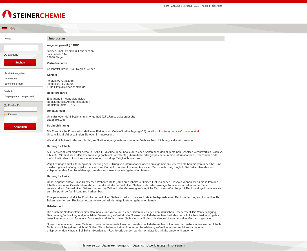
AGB (196, 5)
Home (7, 38)
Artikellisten (10, 78)
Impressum (176, 245)
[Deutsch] (4, 29)
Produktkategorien (14, 73)
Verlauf (8, 91)
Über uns (217, 5)
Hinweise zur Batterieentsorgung (105, 245)
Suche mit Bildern (13, 83)
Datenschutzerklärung (148, 245)
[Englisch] (12, 29)
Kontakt (206, 5)
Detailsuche (11, 54)
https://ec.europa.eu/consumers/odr (178, 131)
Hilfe (166, 5)
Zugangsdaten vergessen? (19, 96)
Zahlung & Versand (181, 5)
